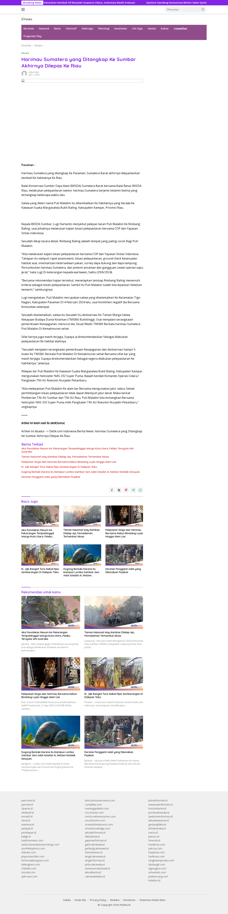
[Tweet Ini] (119, 490)
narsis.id (153, 832)
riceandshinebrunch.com (99, 824)
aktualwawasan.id (158, 820)
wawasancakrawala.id (97, 868)
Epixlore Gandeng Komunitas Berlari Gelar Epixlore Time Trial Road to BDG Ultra (171, 2)
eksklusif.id (27, 812)
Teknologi (103, 28)
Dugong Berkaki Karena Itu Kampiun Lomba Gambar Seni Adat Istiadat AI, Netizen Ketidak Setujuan (80, 472)
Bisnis (57, 28)
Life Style (137, 28)
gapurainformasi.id (95, 840)
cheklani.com (28, 868)
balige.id (26, 836)
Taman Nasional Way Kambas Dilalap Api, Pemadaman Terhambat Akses (65, 456)
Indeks (67, 900)
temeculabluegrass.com (35, 860)
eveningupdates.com (97, 808)
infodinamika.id (157, 828)
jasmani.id (27, 804)
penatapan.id (28, 832)
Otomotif (71, 28)
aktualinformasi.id (95, 832)
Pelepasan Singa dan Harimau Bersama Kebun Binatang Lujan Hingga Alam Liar (68, 462)
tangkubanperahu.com (161, 860)
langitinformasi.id (95, 860)
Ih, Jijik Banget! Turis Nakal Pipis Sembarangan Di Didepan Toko (59, 467)
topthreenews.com (32, 840)
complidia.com (93, 804)
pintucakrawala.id (95, 864)
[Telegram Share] (133, 490)
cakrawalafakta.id (95, 876)
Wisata (152, 28)
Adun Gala (34, 72)
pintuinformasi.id (157, 800)
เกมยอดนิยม (180, 28)
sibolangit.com (156, 864)
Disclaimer (129, 900)
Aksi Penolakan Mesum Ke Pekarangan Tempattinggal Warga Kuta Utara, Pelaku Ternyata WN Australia (77, 450)
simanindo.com (157, 872)
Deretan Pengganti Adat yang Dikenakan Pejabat (50, 477)
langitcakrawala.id (95, 856)
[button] (203, 9)
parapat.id (27, 828)
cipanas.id (27, 808)
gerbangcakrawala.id (96, 848)
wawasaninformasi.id (160, 804)
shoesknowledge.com (97, 828)
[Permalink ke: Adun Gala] (24, 73)
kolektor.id (154, 880)
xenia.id (25, 820)
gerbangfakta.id (157, 824)
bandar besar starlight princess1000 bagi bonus (175, 45)
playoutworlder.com (32, 856)
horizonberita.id (157, 808)
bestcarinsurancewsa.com (100, 800)
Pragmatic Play (33, 36)
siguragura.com (157, 868)
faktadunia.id (92, 836)
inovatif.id (26, 816)
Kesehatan (120, 28)
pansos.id (153, 836)
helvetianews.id (93, 852)
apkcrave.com (29, 876)
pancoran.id (28, 800)
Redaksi (115, 900)
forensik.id (154, 840)
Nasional (44, 28)
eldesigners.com (30, 864)
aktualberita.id (93, 872)
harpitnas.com (156, 852)
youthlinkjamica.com (33, 848)
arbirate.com (28, 852)
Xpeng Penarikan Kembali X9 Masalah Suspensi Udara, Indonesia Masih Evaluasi (59, 2)
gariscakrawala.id (95, 844)
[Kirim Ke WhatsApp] (140, 490)
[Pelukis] (26, 19)
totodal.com (28, 872)
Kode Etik (80, 900)
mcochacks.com (94, 812)
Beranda (29, 28)
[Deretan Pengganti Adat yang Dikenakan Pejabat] (124, 555)
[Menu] (23, 9)
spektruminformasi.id (160, 816)
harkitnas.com (156, 856)
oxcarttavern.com (95, 820)
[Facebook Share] (112, 490)
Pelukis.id (125, 905)
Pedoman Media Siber (153, 900)
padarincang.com (158, 876)
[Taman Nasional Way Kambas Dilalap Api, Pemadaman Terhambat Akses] (82, 516)
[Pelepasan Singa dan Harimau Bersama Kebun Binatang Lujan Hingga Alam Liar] (124, 516)
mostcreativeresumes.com (100, 816)
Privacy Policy (98, 900)
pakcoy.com (155, 848)
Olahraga (87, 28)
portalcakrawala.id (158, 812)
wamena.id (27, 824)
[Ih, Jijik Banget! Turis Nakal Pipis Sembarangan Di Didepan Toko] (40, 555)
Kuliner (165, 28)
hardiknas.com (156, 844)
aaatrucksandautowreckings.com (40, 844)
